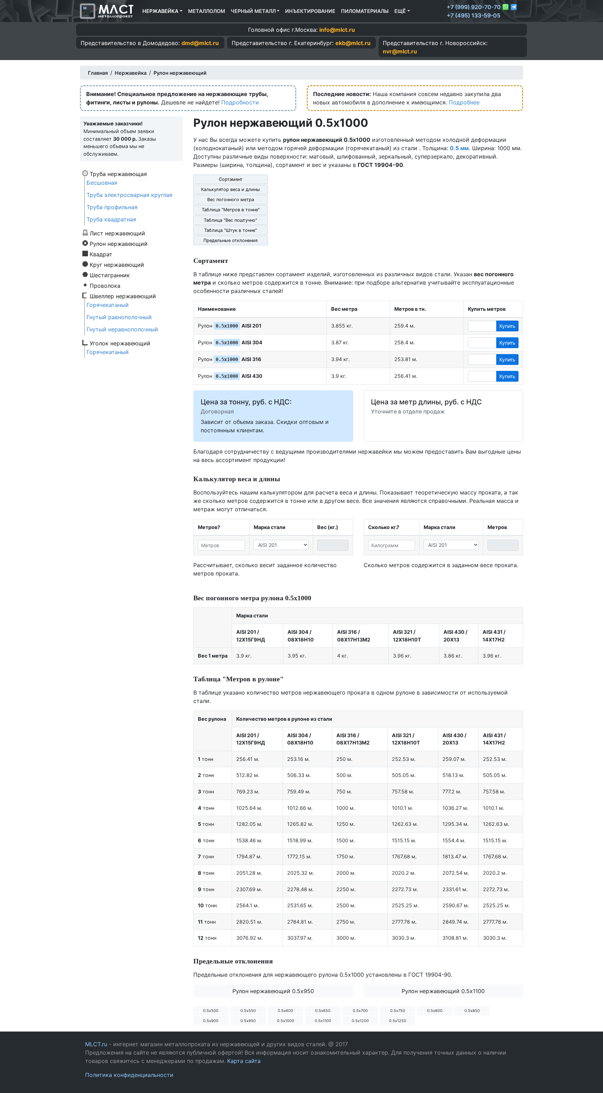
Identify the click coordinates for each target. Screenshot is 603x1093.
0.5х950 (248, 1020)
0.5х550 (248, 1010)
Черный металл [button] (253, 11)
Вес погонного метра (230, 199)
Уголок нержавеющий (120, 343)
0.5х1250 (397, 1020)
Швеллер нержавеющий (123, 296)
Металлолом (206, 11)
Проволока (105, 285)
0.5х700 (360, 1010)
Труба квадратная (111, 219)
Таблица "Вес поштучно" (230, 220)
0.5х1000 (285, 1020)
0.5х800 (434, 1010)
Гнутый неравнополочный (122, 329)
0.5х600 (285, 1010)
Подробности (240, 102)
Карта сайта (244, 1060)
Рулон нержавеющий (119, 243)
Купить (507, 326)
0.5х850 (472, 1010)
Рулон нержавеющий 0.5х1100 (443, 991)
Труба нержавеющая (118, 173)
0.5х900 (210, 1020)
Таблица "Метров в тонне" (231, 209)
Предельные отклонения (230, 240)
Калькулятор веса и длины (230, 189)
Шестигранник (110, 275)
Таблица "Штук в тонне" (230, 230)
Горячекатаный (108, 304)
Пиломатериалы (365, 11)
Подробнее (464, 102)
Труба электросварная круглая (129, 194)
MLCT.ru (96, 1044)
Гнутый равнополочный (119, 317)
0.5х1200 (360, 1020)
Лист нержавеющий (117, 233)
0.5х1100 (323, 1020)
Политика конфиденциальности (129, 1074)
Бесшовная (102, 182)
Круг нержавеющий (117, 264)
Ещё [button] (400, 11)
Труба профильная (112, 207)
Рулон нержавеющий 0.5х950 (273, 991)
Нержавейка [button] (160, 11)
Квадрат (101, 254)
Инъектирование (310, 11)
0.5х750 (397, 1010)
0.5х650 (322, 1010)
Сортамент (231, 179)
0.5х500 (210, 1010)
